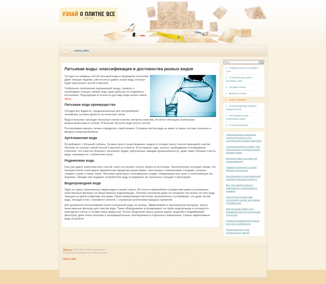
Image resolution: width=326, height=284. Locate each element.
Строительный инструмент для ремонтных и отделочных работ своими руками (243, 149)
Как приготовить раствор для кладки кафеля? (241, 160)
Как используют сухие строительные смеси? (238, 231)
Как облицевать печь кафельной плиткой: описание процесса (243, 178)
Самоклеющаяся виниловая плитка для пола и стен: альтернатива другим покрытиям (243, 138)
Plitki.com (67, 249)
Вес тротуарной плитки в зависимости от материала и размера (241, 188)
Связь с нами (69, 258)
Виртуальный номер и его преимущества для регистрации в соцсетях (243, 212)
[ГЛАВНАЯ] (65, 50)
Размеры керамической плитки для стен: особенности (242, 222)
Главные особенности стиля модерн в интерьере (241, 169)
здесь (68, 98)
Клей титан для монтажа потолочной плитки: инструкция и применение (243, 200)
